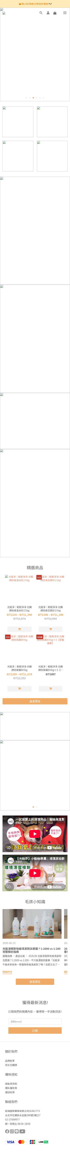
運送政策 (10, 1092)
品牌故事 (10, 1060)
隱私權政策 (11, 1088)
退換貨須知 (11, 1083)
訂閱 (35, 1030)
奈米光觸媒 (11, 1065)
